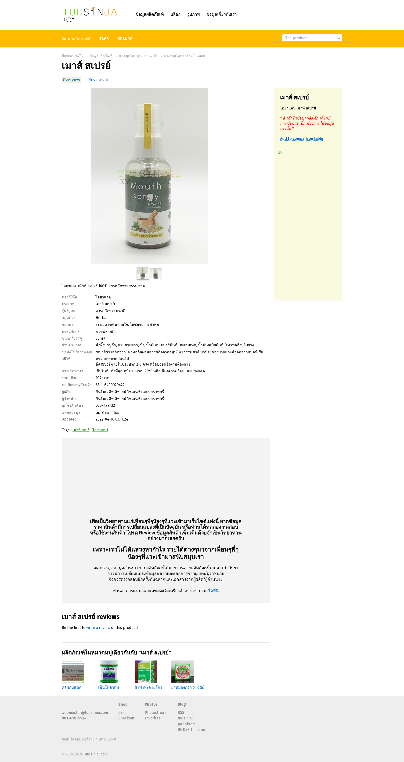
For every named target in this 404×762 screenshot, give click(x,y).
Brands (125, 38)
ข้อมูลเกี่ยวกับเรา (221, 14)
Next (211, 674)
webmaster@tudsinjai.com (85, 712)
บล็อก (175, 14)
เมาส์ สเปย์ (81, 430)
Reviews (96, 79)
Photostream (156, 712)
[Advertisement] (308, 230)
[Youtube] (72, 706)
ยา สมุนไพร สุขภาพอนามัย (138, 56)
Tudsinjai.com (96, 754)
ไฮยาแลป (100, 430)
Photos (151, 704)
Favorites (152, 718)
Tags (104, 38)
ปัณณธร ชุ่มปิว (72, 56)
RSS (181, 712)
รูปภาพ (193, 14)
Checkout (126, 718)
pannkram (187, 724)
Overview (71, 79)
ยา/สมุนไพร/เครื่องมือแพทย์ (184, 56)
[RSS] (64, 706)
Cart (122, 712)
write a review (98, 627)
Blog (182, 704)
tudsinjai (185, 718)
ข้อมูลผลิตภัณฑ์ (150, 14)
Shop (123, 704)
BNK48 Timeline (191, 729)
